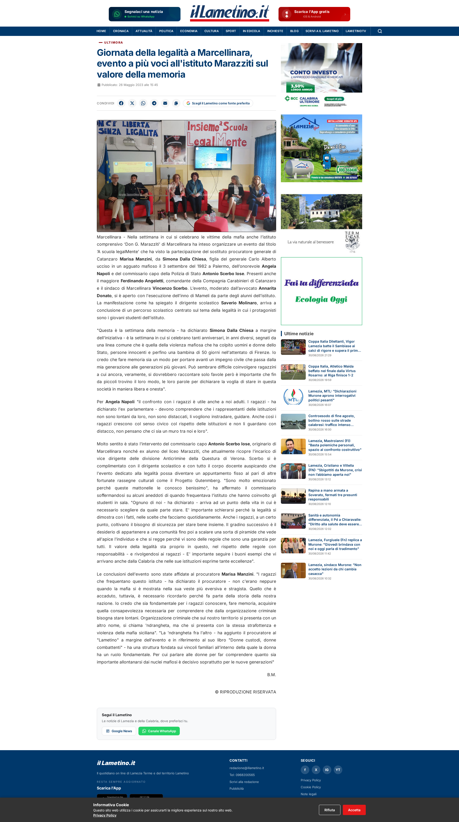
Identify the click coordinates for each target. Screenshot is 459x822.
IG (327, 770)
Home (101, 31)
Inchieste (275, 31)
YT (338, 770)
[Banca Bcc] (321, 77)
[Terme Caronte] (321, 220)
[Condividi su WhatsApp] (143, 103)
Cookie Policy (311, 787)
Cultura (211, 31)
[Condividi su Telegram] (154, 103)
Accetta (354, 810)
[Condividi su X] (132, 103)
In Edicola (251, 31)
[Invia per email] (165, 103)
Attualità (144, 31)
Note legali (309, 794)
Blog (294, 31)
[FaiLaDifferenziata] (321, 291)
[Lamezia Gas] (321, 148)
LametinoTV (356, 31)
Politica (166, 31)
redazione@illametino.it (247, 768)
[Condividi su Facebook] (121, 103)
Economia (188, 31)
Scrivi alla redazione (244, 782)
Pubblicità (237, 788)
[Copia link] (176, 103)
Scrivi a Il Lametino (322, 31)
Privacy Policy (311, 780)
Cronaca (121, 31)
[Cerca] (380, 31)
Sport (231, 31)
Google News (122, 731)
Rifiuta (329, 810)
